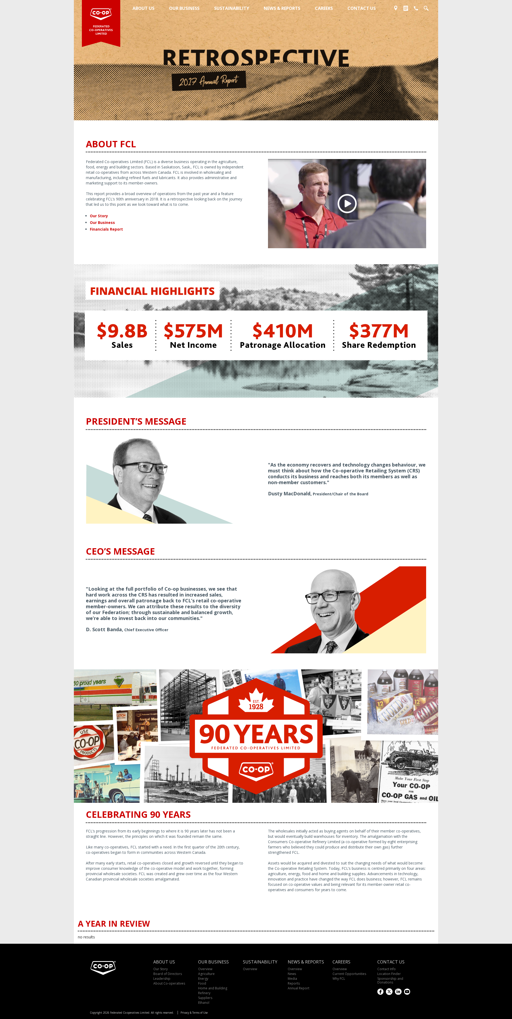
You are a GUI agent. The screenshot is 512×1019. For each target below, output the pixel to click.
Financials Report (106, 229)
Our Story (99, 215)
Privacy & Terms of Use (194, 1012)
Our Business (102, 222)
